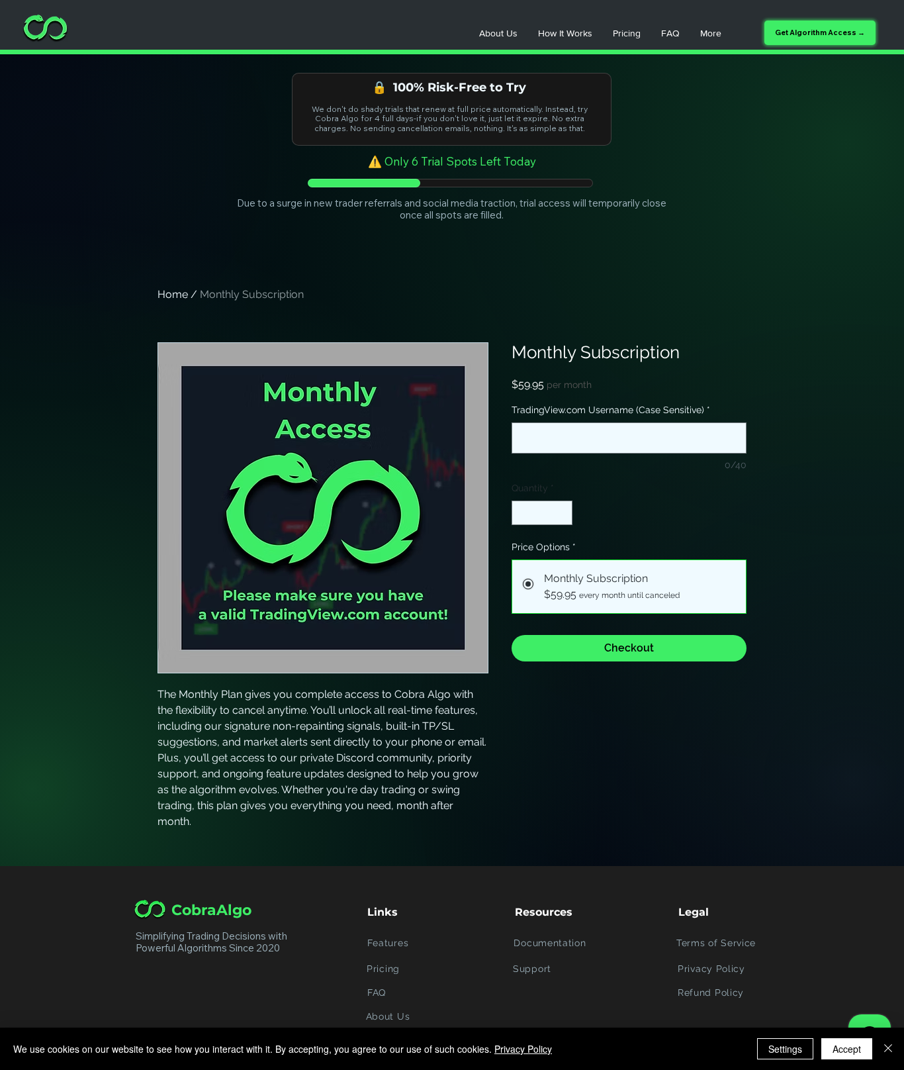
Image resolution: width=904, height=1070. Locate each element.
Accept (847, 1048)
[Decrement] (522, 512)
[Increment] (562, 512)
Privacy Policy (523, 1048)
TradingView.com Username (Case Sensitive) (611, 410)
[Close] (888, 1048)
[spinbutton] (542, 512)
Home (173, 294)
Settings (785, 1048)
